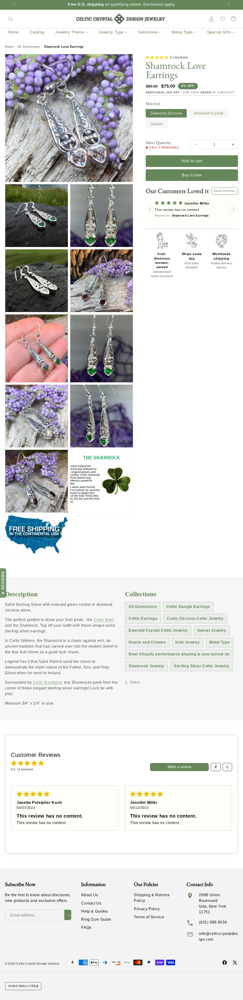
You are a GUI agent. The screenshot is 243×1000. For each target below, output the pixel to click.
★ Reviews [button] (3, 583)
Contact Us (91, 903)
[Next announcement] (229, 4)
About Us (89, 895)
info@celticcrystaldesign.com (218, 936)
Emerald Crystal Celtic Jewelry (158, 630)
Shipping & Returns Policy (151, 898)
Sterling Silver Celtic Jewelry (201, 666)
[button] (10, 18)
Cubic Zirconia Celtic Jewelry (195, 618)
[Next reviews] (234, 209)
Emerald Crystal (208, 113)
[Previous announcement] (14, 4)
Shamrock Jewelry (146, 666)
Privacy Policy (147, 909)
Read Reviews (225, 191)
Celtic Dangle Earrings (188, 607)
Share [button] (135, 682)
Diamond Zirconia (166, 113)
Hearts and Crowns (147, 642)
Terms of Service (149, 917)
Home (9, 46)
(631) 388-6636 (213, 922)
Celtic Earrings (143, 618)
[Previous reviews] (150, 209)
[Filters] (216, 767)
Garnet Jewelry (211, 630)
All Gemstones (29, 46)
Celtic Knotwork (47, 682)
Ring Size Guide (96, 919)
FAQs (86, 927)
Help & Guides (94, 911)
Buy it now (192, 175)
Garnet (157, 124)
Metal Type (219, 642)
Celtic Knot (104, 620)
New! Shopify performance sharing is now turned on (179, 654)
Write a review (180, 767)
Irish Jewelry (187, 642)
